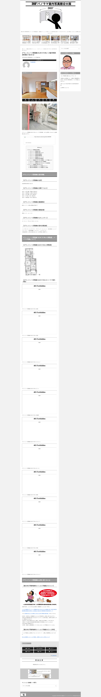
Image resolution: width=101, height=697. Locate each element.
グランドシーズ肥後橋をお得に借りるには (35, 164)
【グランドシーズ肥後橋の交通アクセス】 (36, 152)
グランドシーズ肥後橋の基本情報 (34, 149)
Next (79, 39)
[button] (56, 685)
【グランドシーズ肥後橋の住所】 (35, 151)
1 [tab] (48, 44)
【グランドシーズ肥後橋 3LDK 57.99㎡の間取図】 (38, 161)
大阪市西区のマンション (27, 643)
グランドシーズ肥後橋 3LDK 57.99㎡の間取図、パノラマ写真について (40, 160)
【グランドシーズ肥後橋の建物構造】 (35, 154)
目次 (38, 147)
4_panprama (32, 62)
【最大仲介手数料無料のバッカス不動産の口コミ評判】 (38, 167)
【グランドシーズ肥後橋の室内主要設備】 (36, 158)
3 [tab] (52, 44)
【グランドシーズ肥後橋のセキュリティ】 (36, 157)
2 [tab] (50, 44)
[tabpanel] (26, 39)
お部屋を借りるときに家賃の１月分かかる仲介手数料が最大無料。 (36, 613)
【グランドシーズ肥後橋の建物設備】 (35, 155)
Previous (21, 39)
